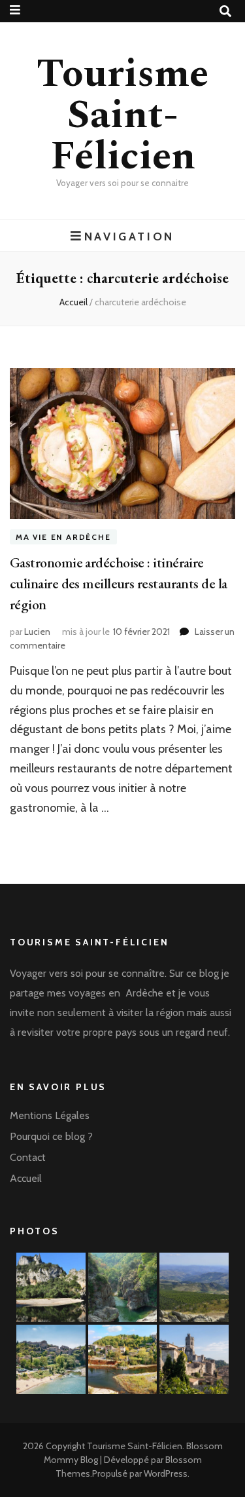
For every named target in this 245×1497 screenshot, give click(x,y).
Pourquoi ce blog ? (51, 1136)
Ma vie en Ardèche (63, 537)
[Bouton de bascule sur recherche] (225, 11)
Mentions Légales (50, 1115)
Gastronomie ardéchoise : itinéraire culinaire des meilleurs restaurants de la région (118, 583)
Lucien (37, 631)
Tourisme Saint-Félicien (122, 115)
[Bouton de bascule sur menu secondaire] (15, 10)
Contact (28, 1157)
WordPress (166, 1473)
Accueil (26, 1178)
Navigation (129, 236)
